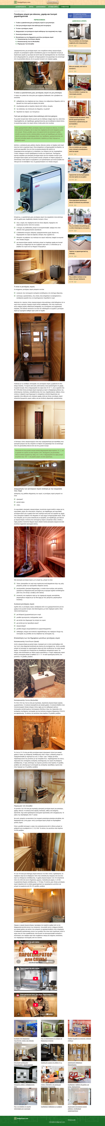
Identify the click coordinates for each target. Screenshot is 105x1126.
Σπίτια (31, 7)
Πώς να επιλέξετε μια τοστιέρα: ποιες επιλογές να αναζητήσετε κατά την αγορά (78, 149)
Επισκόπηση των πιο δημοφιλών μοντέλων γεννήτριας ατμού (33, 37)
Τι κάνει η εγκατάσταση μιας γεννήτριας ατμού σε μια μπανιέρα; (34, 22)
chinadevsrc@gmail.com (57, 1122)
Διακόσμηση (41, 7)
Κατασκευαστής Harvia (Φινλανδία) (27, 41)
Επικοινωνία (71, 1120)
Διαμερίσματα (21, 7)
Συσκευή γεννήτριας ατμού (23, 34)
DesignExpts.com (23, 2)
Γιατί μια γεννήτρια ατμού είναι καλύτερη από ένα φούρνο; (32, 25)
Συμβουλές (65, 7)
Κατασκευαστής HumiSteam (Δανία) (28, 39)
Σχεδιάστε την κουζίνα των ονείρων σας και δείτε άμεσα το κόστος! (82, 15)
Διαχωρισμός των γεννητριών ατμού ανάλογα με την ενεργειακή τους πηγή (37, 31)
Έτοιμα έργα (53, 7)
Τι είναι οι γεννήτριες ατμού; (23, 28)
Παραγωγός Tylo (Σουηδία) (25, 44)
